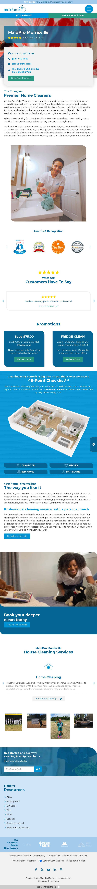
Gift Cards (29, 2)
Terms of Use (53, 856)
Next (94, 301)
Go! (38, 769)
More (46, 698)
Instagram (61, 869)
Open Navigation (89, 9)
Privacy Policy (18, 861)
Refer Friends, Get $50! (18, 827)
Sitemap (31, 861)
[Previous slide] (7, 247)
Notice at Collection (76, 861)
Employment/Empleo (20, 856)
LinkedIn (55, 869)
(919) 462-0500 (24, 15)
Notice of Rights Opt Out (75, 856)
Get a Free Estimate (73, 15)
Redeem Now (24, 359)
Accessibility (39, 856)
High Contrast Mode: (46, 887)
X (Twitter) (42, 869)
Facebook (36, 869)
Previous (3, 301)
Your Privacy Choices (53, 861)
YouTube (48, 869)
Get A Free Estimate (17, 536)
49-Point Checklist (55, 389)
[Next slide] (90, 247)
